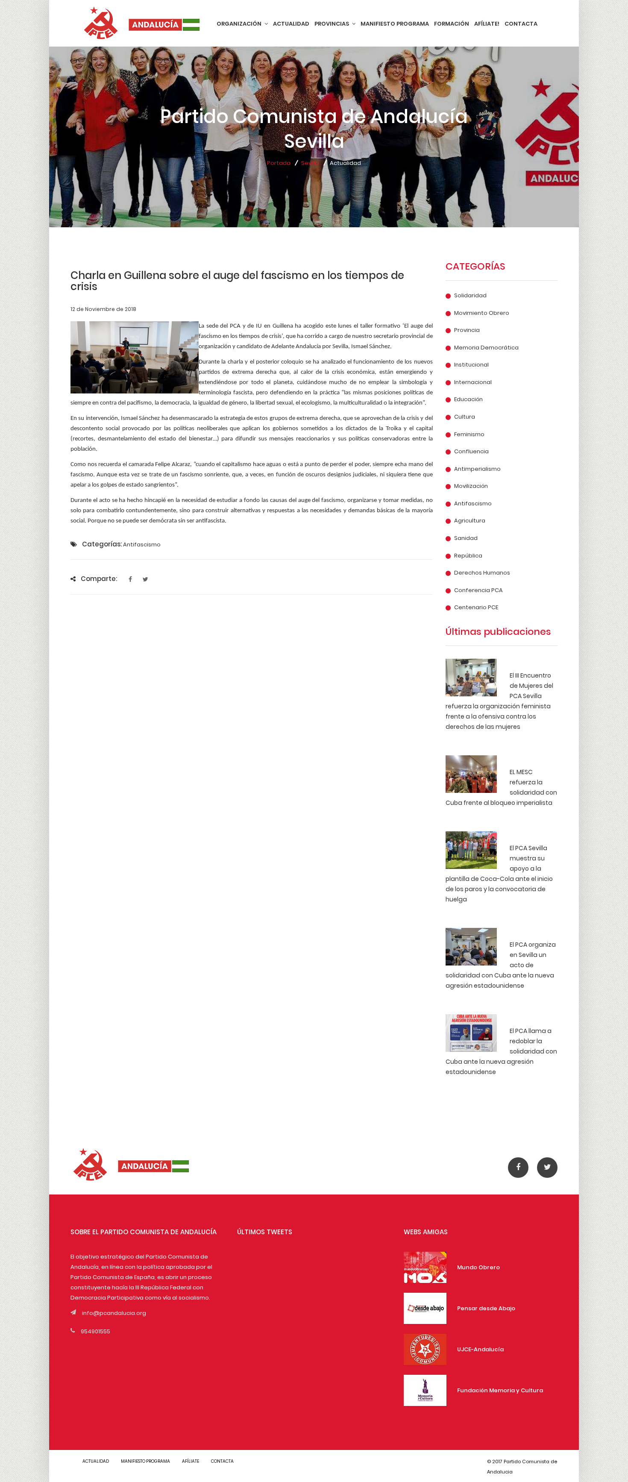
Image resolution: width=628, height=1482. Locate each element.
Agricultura (469, 521)
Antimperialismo (477, 469)
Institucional (471, 365)
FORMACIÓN (451, 24)
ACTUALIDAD (291, 24)
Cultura (464, 417)
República (468, 556)
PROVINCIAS (332, 24)
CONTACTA (521, 24)
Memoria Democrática (486, 348)
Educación (468, 399)
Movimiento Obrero (481, 313)
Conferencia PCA (478, 590)
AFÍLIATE (190, 1461)
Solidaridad (470, 295)
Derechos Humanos (482, 573)
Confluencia (471, 451)
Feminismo (469, 434)
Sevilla (310, 163)
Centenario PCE (476, 607)
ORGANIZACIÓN (240, 24)
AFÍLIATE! (486, 24)
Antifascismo (473, 504)
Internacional (473, 382)
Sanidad (466, 538)
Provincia (467, 330)
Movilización (471, 486)
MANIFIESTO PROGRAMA (395, 24)
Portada (279, 163)
